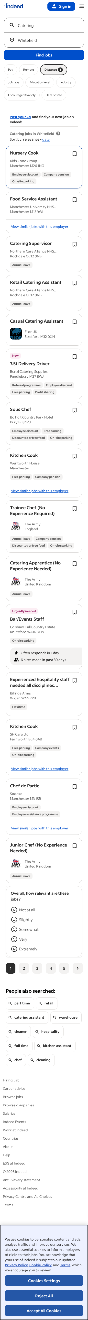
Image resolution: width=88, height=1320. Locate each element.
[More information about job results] (58, 134)
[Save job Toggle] (74, 153)
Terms (65, 1265)
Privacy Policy (16, 1265)
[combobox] (46, 25)
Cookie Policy (40, 1265)
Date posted (54, 95)
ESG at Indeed (14, 1163)
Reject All (44, 1295)
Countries (11, 1138)
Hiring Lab (11, 1080)
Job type (13, 82)
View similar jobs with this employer (39, 226)
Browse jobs (13, 1096)
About (8, 1146)
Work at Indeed (15, 1130)
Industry (65, 82)
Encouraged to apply (21, 95)
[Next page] (78, 968)
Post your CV (20, 116)
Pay (10, 69)
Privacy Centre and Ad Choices (27, 1196)
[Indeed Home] (13, 6)
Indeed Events (14, 1121)
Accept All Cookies (44, 1310)
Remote (28, 69)
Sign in (65, 6)
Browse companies (18, 1105)
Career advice (14, 1088)
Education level (40, 82)
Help (6, 1155)
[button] (24, 153)
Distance (52, 69)
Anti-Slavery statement (21, 1179)
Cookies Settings (44, 1280)
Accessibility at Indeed (20, 1188)
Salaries (9, 1113)
